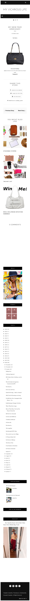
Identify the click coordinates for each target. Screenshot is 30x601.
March (7, 467)
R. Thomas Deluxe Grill (10, 437)
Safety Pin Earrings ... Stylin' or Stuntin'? (14, 392)
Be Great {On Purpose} (10, 485)
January (7, 471)
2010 (6, 362)
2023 (6, 333)
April (7, 465)
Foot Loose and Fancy (10, 389)
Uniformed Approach (10, 374)
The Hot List (7, 181)
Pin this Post (17, 96)
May (7, 462)
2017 (6, 347)
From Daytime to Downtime (11, 445)
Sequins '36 (8, 451)
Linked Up (14, 498)
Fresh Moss (14, 488)
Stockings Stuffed (9, 151)
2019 (6, 342)
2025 (6, 329)
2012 (6, 358)
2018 (6, 344)
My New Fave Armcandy (11, 413)
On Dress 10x (8, 422)
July (7, 458)
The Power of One (9, 443)
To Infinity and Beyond (10, 419)
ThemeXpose (16, 593)
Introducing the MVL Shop (11, 431)
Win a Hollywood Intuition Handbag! (13, 212)
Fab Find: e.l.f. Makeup (10, 440)
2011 (6, 360)
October (8, 369)
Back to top (22, 598)
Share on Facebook (17, 90)
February (8, 469)
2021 (6, 338)
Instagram (14, 317)
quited (21, 100)
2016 (6, 349)
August (7, 456)
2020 (6, 340)
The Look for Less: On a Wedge (12, 434)
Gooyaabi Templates (8, 595)
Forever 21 (13, 100)
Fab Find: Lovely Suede (10, 448)
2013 (6, 356)
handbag (18, 100)
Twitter (9, 317)
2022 (6, 336)
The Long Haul (9, 428)
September (8, 453)
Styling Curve (8, 371)
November (8, 367)
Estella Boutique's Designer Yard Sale (13, 403)
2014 (6, 353)
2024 (6, 331)
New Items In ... (9, 386)
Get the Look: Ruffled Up (11, 416)
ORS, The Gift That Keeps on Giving (13, 395)
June (7, 460)
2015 (6, 351)
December (8, 364)
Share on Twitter (17, 93)
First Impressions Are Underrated (13, 495)
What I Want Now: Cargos (11, 406)
